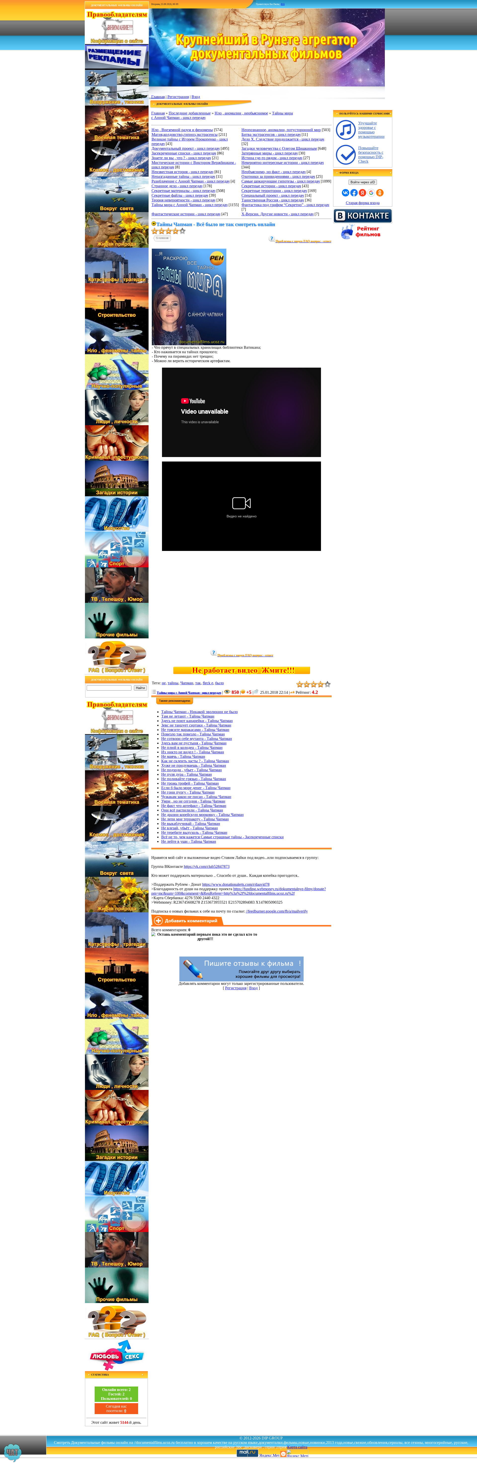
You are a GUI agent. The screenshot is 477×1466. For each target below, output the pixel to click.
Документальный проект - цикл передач (186, 148)
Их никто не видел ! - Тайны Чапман (192, 752)
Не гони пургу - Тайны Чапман (188, 792)
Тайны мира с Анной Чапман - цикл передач (190, 205)
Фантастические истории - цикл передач (186, 214)
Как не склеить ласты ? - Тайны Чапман (195, 761)
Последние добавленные (190, 113)
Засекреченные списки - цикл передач (184, 153)
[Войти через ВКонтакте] (345, 192)
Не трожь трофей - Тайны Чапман (190, 783)
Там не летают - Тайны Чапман (187, 716)
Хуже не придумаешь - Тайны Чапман (193, 765)
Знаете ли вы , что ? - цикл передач (181, 158)
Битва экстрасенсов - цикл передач (271, 134)
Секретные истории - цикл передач (271, 186)
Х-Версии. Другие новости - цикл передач (277, 214)
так (198, 683)
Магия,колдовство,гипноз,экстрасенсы (185, 134)
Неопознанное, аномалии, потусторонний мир (281, 130)
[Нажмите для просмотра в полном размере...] (189, 344)
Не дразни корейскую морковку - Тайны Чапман (202, 814)
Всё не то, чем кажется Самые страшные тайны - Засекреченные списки (222, 837)
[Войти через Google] (371, 193)
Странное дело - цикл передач (177, 186)
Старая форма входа (363, 203)
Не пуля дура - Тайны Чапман (186, 774)
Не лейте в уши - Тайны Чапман (188, 841)
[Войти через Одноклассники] (380, 192)
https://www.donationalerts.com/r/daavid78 (236, 884)
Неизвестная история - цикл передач (182, 172)
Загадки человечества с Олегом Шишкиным (279, 148)
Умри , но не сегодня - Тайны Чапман (193, 801)
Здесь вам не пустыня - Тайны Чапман (194, 743)
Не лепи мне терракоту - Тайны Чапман (195, 819)
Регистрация (178, 97)
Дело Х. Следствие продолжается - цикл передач (282, 139)
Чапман (186, 683)
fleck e (208, 683)
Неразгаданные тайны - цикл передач (183, 176)
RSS (283, 4)
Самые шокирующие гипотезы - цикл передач (280, 181)
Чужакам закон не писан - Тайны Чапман (196, 797)
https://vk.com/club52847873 (207, 866)
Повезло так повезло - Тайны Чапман (193, 734)
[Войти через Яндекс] (362, 192)
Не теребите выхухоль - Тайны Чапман (194, 832)
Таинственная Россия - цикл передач (272, 200)
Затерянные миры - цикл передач (269, 153)
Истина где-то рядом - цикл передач (271, 158)
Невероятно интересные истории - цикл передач (282, 162)
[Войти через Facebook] (354, 192)
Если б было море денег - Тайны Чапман (196, 788)
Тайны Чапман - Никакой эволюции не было (199, 712)
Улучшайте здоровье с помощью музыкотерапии (371, 130)
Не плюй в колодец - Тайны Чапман (192, 747)
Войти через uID (363, 182)
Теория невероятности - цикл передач (183, 200)
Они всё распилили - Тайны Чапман (192, 810)
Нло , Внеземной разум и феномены (182, 130)
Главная (158, 97)
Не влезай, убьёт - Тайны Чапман (189, 828)
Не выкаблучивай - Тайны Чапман (190, 823)
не (164, 683)
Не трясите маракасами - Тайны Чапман (195, 730)
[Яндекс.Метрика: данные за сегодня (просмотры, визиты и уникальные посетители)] (297, 1453)
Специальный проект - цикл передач (272, 195)
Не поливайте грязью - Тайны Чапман (193, 779)
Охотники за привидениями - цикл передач (278, 176)
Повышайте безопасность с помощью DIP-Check (370, 154)
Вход (196, 97)
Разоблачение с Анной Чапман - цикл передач (191, 181)
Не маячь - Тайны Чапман (183, 756)
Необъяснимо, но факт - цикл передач (273, 172)
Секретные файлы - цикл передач (180, 195)
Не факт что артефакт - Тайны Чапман (193, 806)
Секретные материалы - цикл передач (183, 191)
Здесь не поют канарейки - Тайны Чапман (197, 721)
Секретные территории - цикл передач (274, 191)
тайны (173, 683)
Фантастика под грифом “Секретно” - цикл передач (285, 205)
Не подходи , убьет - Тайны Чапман (191, 770)
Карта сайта (297, 1447)
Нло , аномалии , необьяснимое (241, 113)
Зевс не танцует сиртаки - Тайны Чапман (196, 725)
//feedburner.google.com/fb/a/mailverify (277, 911)
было (219, 683)
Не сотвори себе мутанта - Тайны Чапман (196, 738)
